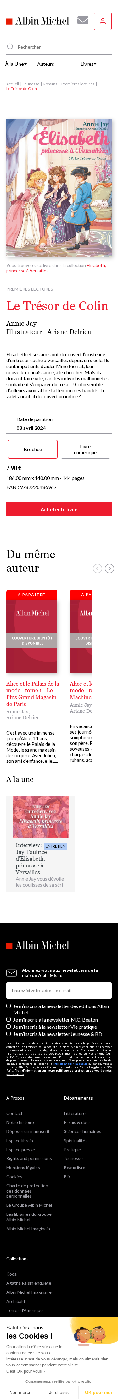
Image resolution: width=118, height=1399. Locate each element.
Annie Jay (21, 323)
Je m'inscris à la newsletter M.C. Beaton (55, 1019)
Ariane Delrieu (69, 332)
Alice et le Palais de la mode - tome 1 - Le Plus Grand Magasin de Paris (32, 693)
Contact (14, 1113)
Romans (50, 83)
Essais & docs (77, 1122)
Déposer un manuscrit (28, 1131)
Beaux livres (75, 1167)
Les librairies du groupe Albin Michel (29, 1216)
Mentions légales (23, 1167)
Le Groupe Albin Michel (29, 1205)
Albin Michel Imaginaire (29, 1228)
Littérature (75, 1113)
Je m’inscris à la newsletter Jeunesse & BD (57, 1034)
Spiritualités (75, 1140)
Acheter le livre (59, 509)
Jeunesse (31, 83)
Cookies (14, 1176)
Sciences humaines (82, 1131)
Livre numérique (85, 449)
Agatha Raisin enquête (28, 1283)
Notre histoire (20, 1122)
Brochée (33, 449)
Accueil (12, 83)
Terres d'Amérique (24, 1310)
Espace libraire (20, 1140)
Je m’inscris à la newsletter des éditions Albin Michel (61, 1009)
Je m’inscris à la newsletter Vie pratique (55, 1027)
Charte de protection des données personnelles (27, 1191)
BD (67, 1176)
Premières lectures (77, 83)
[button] (97, 568)
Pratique (72, 1149)
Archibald (15, 1301)
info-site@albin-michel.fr (70, 1063)
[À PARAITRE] (31, 636)
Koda (11, 1274)
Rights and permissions (29, 1158)
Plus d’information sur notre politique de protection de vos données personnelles (59, 1072)
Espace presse (20, 1149)
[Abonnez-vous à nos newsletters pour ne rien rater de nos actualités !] (80, 20)
